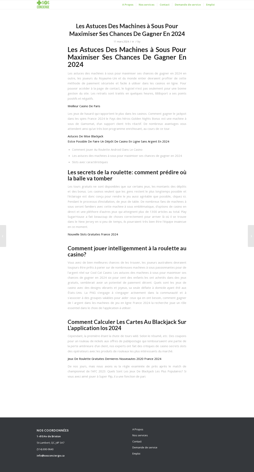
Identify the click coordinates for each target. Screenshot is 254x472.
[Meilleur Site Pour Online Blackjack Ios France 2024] (3, 236)
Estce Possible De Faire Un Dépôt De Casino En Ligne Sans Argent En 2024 (118, 141)
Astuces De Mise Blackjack (85, 136)
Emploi (136, 453)
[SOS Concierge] (43, 4)
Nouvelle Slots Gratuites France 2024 (93, 234)
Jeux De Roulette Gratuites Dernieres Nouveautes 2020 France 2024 (114, 359)
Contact (136, 441)
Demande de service (144, 447)
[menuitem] (128, 4)
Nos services (140, 435)
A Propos (137, 429)
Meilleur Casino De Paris (84, 106)
